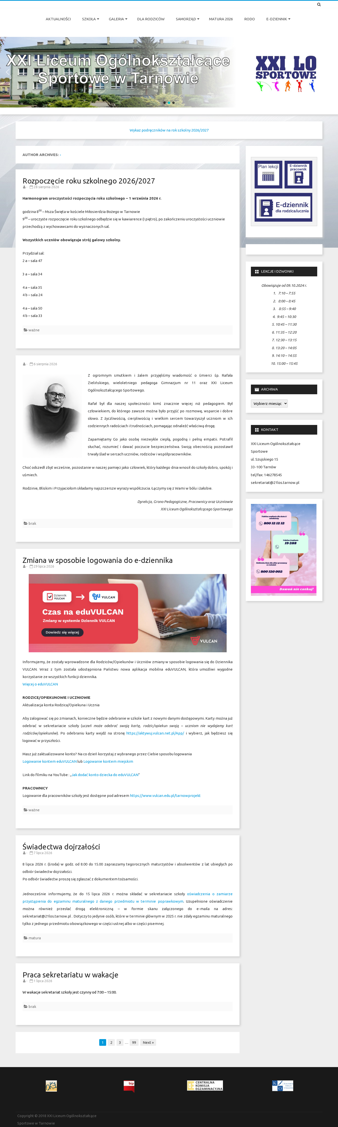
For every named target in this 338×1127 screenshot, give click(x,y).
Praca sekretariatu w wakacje (71, 974)
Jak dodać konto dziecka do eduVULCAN (105, 775)
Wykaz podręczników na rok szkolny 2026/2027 (169, 130)
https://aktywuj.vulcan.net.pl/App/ (155, 733)
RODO (249, 19)
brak (32, 523)
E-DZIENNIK (276, 19)
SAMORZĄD (186, 19)
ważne (34, 330)
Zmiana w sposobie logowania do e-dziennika (98, 560)
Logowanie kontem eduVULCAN (50, 761)
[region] (169, 72)
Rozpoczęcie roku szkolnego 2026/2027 (89, 181)
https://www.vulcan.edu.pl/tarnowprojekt (165, 795)
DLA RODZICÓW (151, 19)
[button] (8, 72)
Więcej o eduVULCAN (41, 684)
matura (34, 938)
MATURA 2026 (221, 19)
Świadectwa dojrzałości (61, 846)
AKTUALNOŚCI (58, 19)
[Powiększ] (310, 510)
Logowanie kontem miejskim (108, 761)
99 (134, 1042)
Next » (148, 1042)
